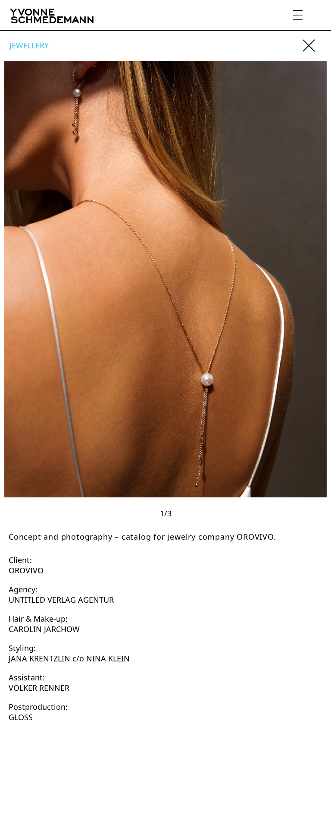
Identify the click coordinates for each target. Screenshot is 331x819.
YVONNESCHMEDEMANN (52, 15)
